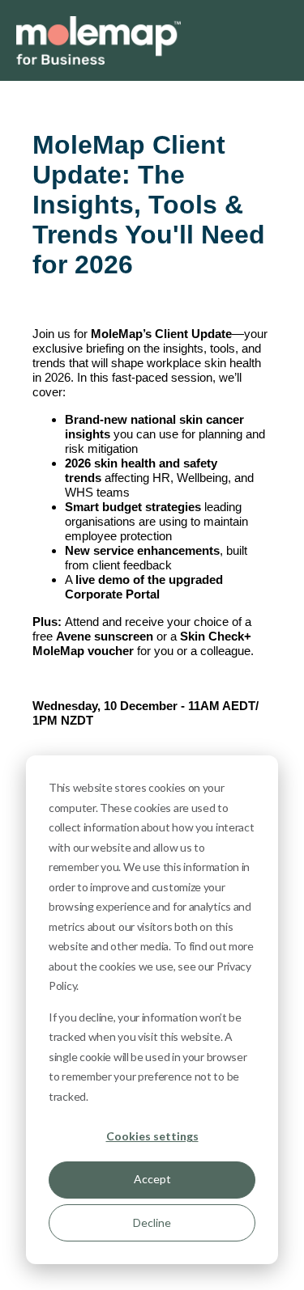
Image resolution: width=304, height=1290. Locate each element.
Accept (152, 1179)
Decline (152, 1222)
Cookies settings (152, 1136)
